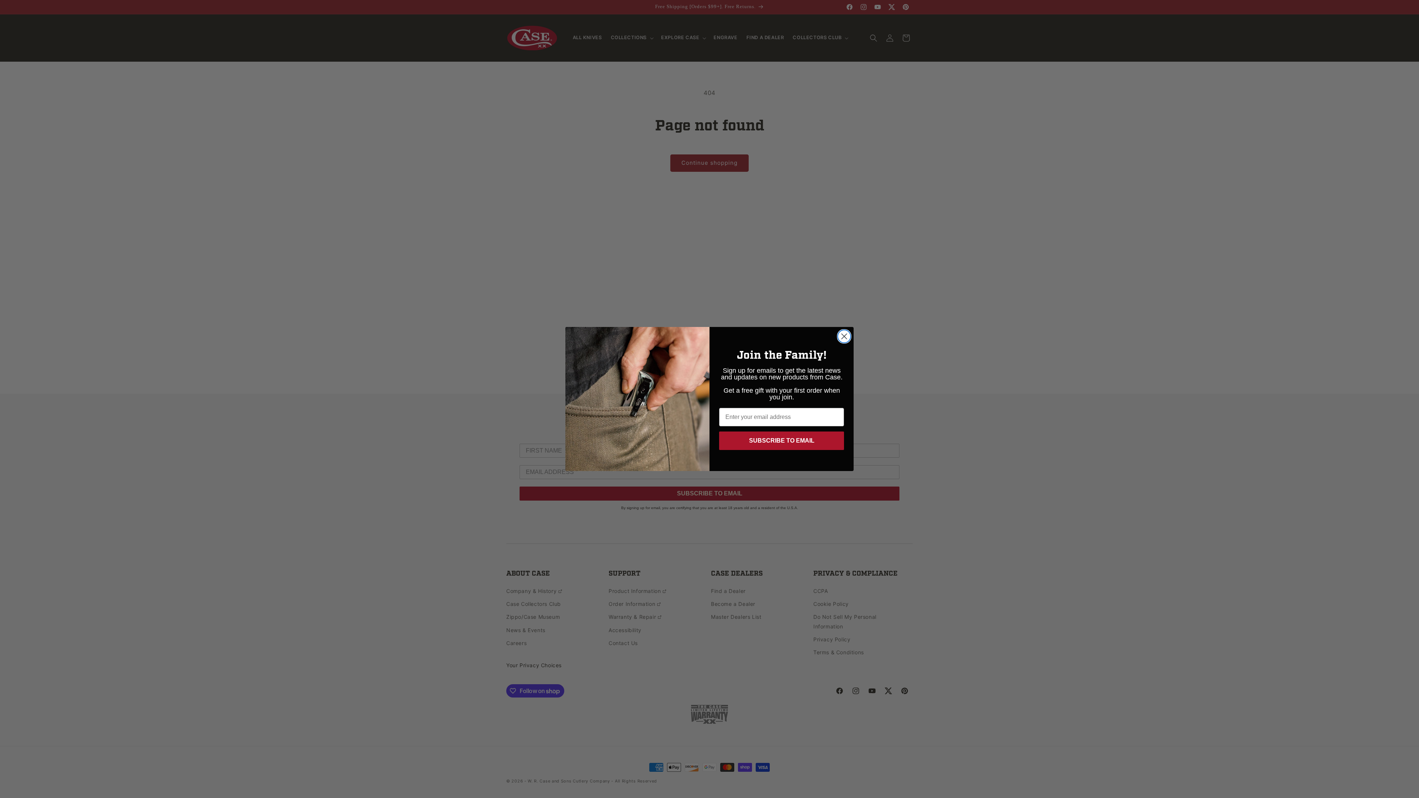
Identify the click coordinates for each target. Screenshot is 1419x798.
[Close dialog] (844, 336)
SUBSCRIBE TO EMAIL (781, 440)
